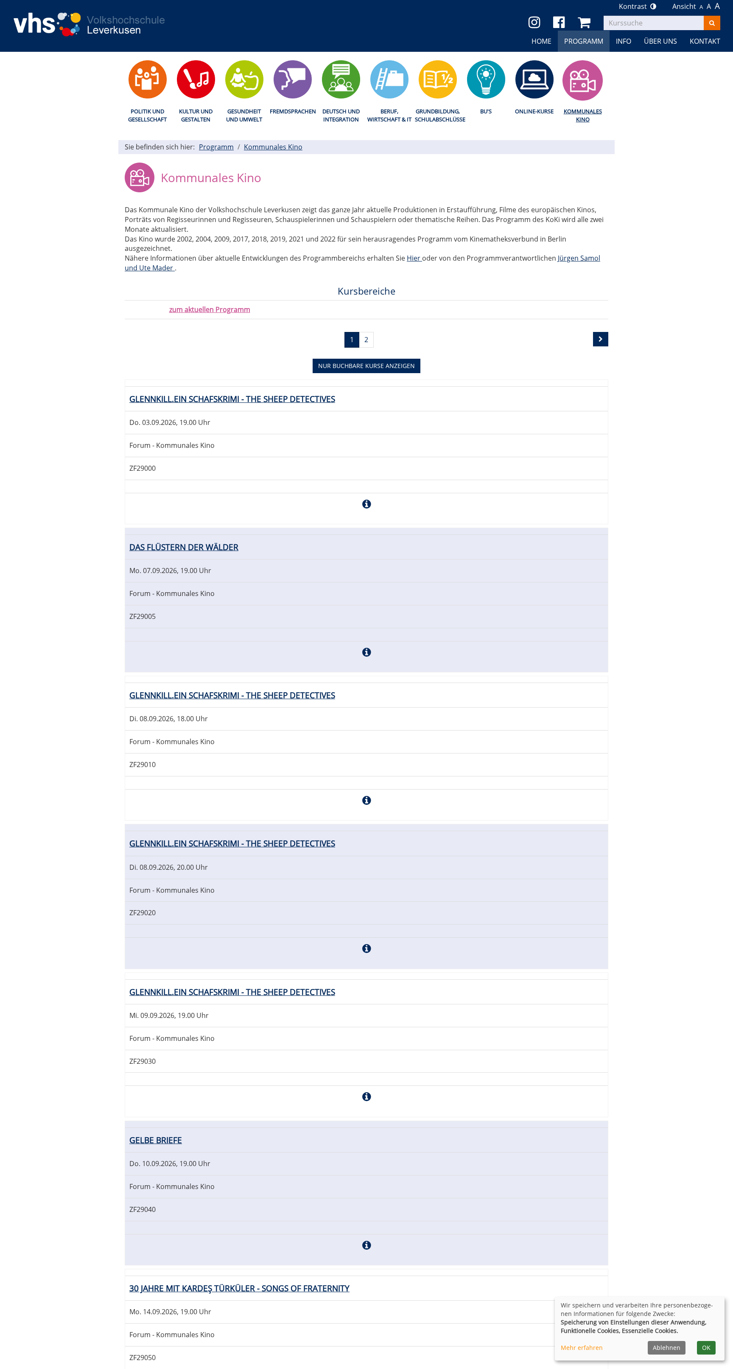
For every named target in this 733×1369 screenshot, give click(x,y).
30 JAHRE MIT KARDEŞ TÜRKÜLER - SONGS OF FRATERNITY (239, 1288)
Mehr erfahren (582, 1348)
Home (541, 41)
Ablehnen (666, 1348)
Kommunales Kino (583, 115)
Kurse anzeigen (366, 366)
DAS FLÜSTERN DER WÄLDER (183, 547)
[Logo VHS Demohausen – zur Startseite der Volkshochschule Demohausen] (102, 17)
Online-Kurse (534, 111)
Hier (414, 258)
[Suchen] (712, 23)
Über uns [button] (660, 41)
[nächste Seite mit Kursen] (600, 339)
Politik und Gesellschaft (147, 115)
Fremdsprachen (292, 111)
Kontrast (634, 6)
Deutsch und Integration (341, 115)
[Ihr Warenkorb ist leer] (585, 23)
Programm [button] (583, 41)
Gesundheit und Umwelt (244, 115)
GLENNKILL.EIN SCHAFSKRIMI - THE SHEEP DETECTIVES (232, 399)
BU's (486, 111)
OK (706, 1348)
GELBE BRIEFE (155, 1140)
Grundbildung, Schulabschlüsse (437, 115)
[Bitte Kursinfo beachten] (366, 504)
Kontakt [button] (705, 41)
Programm (216, 147)
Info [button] (623, 41)
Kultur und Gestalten (196, 115)
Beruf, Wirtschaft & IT (389, 115)
